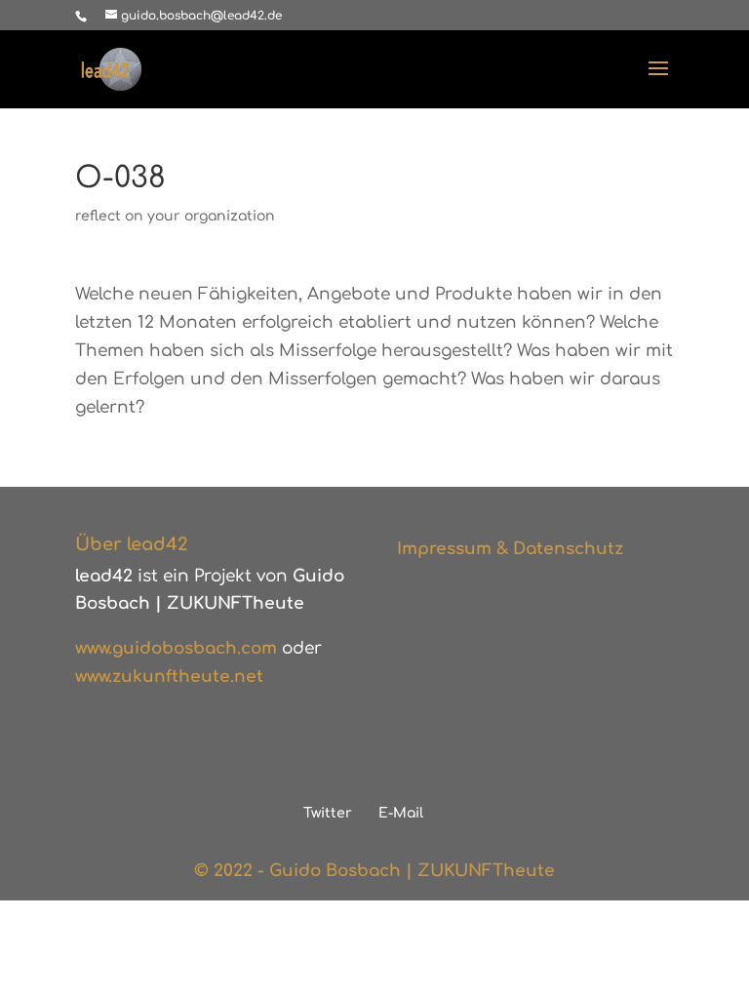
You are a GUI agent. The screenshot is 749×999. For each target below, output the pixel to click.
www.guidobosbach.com (176, 648)
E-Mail (400, 813)
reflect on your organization (175, 216)
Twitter (327, 813)
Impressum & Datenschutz (510, 548)
